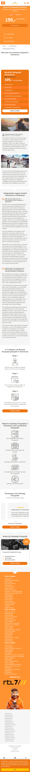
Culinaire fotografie (9, 620)
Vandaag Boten (8, 721)
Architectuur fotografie (10, 613)
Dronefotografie (8, 587)
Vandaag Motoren (9, 723)
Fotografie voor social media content (13, 595)
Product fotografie (9, 603)
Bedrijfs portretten (9, 615)
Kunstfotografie (8, 661)
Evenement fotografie (10, 588)
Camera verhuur (8, 646)
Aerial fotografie (8, 580)
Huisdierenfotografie (9, 659)
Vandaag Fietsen (9, 728)
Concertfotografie (9, 648)
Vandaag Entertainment (10, 726)
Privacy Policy (15, 749)
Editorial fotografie (9, 651)
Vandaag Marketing (9, 741)
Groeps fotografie (9, 628)
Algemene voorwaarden (15, 747)
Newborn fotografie (9, 599)
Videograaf (7, 607)
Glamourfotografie (9, 596)
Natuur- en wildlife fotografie (11, 662)
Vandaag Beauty (8, 720)
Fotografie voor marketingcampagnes (13, 593)
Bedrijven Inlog (15, 752)
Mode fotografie (8, 598)
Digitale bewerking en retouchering (13, 650)
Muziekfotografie (9, 637)
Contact (15, 751)
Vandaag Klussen (9, 716)
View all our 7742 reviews (15, 525)
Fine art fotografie (9, 623)
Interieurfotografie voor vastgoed (12, 631)
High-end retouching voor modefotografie (14, 658)
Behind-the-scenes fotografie (11, 582)
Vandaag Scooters (9, 734)
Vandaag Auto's (8, 715)
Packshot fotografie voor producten (13, 666)
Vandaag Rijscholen (9, 724)
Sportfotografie (8, 672)
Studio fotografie (8, 641)
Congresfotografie (9, 616)
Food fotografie (8, 654)
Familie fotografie (9, 590)
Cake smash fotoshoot (10, 585)
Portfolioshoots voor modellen (12, 639)
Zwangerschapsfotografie (11, 675)
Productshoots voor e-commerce (12, 667)
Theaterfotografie (9, 642)
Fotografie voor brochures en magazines (14, 656)
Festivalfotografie (9, 653)
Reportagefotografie (9, 606)
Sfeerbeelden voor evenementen (12, 671)
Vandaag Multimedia (9, 731)
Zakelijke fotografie (9, 609)
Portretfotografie (8, 601)
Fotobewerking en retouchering (12, 625)
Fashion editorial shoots (10, 621)
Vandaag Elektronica (9, 736)
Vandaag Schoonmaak (10, 733)
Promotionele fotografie (10, 604)
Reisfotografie (8, 669)
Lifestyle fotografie (9, 634)
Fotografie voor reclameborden (12, 626)
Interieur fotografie (9, 629)
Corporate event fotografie (11, 618)
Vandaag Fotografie (9, 742)
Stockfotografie (8, 674)
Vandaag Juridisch (9, 729)
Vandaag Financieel (9, 737)
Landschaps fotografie (10, 633)
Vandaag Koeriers (9, 718)
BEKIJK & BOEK (15, 110)
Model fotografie (8, 636)
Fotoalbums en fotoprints (10, 591)
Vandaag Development (10, 739)
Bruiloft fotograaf (8, 583)
